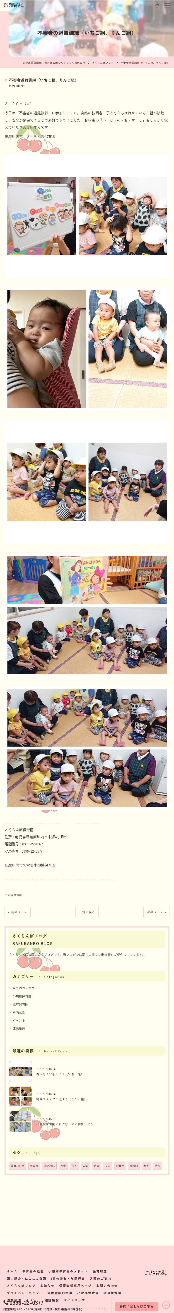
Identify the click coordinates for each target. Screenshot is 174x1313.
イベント (18, 1020)
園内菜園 (18, 1012)
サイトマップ (74, 1300)
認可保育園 (20, 1004)
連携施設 (18, 1028)
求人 (74, 1165)
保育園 (34, 1165)
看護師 (134, 1165)
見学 (146, 1165)
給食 (157, 1165)
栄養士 (120, 1165)
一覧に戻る (87, 912)
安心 (107, 1165)
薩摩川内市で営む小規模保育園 (30, 865)
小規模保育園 (13, 895)
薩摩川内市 (17, 1165)
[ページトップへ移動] (166, 1305)
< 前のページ (17, 912)
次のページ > (156, 912)
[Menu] (167, 5)
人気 (85, 1165)
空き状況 (49, 1165)
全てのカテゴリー (25, 988)
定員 (96, 1165)
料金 (63, 1165)
